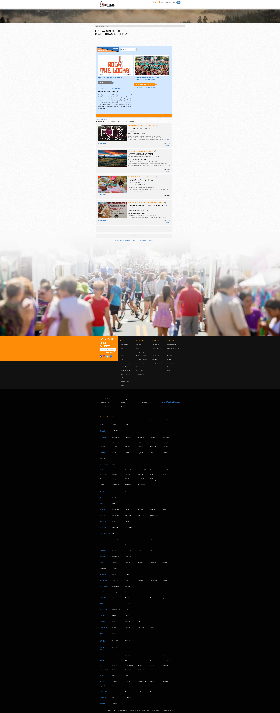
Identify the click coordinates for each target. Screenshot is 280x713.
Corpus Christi (166, 661)
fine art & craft (140, 363)
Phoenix (140, 420)
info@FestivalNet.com (171, 402)
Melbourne (140, 474)
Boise (113, 503)
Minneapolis (128, 550)
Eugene (114, 621)
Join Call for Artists (157, 363)
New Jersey (104, 580)
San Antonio (128, 669)
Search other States (101, 119)
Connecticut (104, 464)
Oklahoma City (116, 609)
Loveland (102, 458)
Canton (139, 661)
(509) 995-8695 (117, 88)
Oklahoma (103, 609)
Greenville (127, 640)
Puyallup (140, 692)
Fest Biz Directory (104, 402)
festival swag (139, 370)
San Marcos (141, 669)
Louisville (127, 521)
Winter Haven (141, 484)
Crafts (122, 355)
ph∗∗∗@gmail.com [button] (104, 88)
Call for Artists (124, 344)
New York (103, 598)
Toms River (166, 580)
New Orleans (128, 527)
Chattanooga (116, 655)
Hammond (115, 527)
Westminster (153, 539)
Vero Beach (115, 484)
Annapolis (115, 539)
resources (152, 6)
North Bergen (153, 580)
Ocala (101, 479)
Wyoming (103, 703)
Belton (126, 661)
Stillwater (152, 550)
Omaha (127, 574)
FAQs (168, 370)
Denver (152, 452)
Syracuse (165, 598)
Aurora (114, 452)
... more (168, 139)
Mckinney (165, 665)
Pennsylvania (104, 627)
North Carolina (103, 563)
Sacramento (153, 442)
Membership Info (171, 344)
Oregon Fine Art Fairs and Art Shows (125, 240)
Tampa (102, 484)
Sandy (126, 675)
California (103, 437)
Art (121, 352)
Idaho (102, 503)
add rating (167, 145)
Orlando (127, 479)
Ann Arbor (115, 545)
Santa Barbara (154, 446)
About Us (144, 395)
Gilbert (114, 420)
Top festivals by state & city (109, 416)
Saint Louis (128, 556)
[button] (156, 125)
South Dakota (102, 648)
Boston (114, 533)
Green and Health (125, 363)
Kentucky (103, 521)
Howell (139, 545)
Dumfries (127, 681)
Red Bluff (127, 442)
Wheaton (165, 509)
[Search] (178, 2)
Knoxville (140, 655)
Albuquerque (115, 586)
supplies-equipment (141, 359)
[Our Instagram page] (104, 356)
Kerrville (152, 665)
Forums (123, 402)
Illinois (102, 509)
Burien (126, 692)
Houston (140, 665)
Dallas (101, 665)
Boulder (127, 452)
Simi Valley (166, 446)
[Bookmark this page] (111, 356)
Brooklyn (127, 598)
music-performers (141, 355)
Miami (151, 474)
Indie (122, 378)
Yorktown (114, 686)
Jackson (114, 703)
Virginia (102, 681)
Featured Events (125, 381)
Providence (115, 633)
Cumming (127, 492)
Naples (164, 474)
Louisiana (103, 527)
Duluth (114, 550)
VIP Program (155, 352)
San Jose (127, 446)
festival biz (160, 6)
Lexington (115, 521)
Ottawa (114, 615)
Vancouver (115, 430)
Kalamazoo (153, 545)
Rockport (114, 669)
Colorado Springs (140, 453)
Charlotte (127, 562)
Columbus (140, 603)
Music (122, 348)
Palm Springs (116, 442)
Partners (169, 359)
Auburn (114, 692)
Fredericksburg (129, 665)
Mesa (126, 420)
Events (122, 340)
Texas (102, 661)
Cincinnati (127, 603)
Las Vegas (115, 592)
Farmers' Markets (125, 374)
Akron (114, 603)
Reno (126, 592)
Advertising (144, 402)
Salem (139, 621)
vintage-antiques (140, 352)
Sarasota (165, 479)
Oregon (102, 621)
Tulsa (126, 609)
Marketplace (137, 6)
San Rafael (141, 446)
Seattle (152, 692)
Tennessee (103, 655)
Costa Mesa (115, 437)
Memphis (152, 655)
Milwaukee (115, 697)
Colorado (103, 452)
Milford (114, 464)
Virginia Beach (104, 686)
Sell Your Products (104, 410)
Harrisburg (128, 627)
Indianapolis (141, 515)
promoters (145, 6)
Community (124, 399)
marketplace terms (152, 710)
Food (122, 359)
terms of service (141, 710)
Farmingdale (141, 580)
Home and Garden (126, 370)
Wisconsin (103, 697)
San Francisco (116, 446)
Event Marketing (104, 406)
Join (168, 352)
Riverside (140, 442)
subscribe (110, 352)
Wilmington (115, 568)
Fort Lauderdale (142, 470)
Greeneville (128, 655)
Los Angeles (166, 437)
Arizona (102, 420)
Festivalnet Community (127, 395)
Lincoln (114, 574)
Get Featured (155, 355)
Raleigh (165, 562)
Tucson (114, 424)
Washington (104, 692)
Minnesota (103, 550)
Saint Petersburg (153, 479)
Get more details (102, 143)
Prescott (152, 420)
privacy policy (162, 710)
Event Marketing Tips (157, 348)
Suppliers (169, 355)
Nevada (102, 592)
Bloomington (115, 509)
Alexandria (115, 681)
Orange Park (115, 479)
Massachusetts (104, 533)
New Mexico (104, 586)
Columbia (115, 640)
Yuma (126, 424)
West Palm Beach (128, 485)
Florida (102, 470)
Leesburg (127, 474)
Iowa (101, 497)
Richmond (165, 681)
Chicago (127, 509)
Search (122, 385)
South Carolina (103, 641)
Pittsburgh (153, 627)
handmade (139, 344)
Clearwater (115, 470)
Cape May (115, 580)
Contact (123, 406)
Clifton (126, 580)
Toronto (127, 615)
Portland (127, 621)
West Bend (128, 697)
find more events (134, 236)
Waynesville (103, 568)
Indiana (102, 515)
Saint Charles (153, 509)
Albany (114, 598)
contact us (170, 710)
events (130, 6)
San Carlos (165, 442)
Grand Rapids (128, 545)
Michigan (103, 545)
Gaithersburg (141, 539)
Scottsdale (165, 420)
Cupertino (127, 437)
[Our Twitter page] (107, 356)
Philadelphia (141, 627)
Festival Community (170, 6)
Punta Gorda (141, 479)
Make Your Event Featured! (145, 84)
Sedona (102, 424)
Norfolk (152, 681)
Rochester (153, 598)
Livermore (153, 437)
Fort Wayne (128, 515)
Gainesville (165, 470)
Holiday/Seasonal (125, 366)
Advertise (154, 359)
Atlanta (114, 492)
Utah (101, 675)
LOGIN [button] (155, 2)
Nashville (165, 655)
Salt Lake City (116, 675)
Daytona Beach (129, 470)
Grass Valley (141, 437)
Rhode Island (102, 633)
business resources (141, 366)
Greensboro (153, 562)
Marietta (140, 492)
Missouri (103, 556)
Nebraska (103, 574)
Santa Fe (127, 586)
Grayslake (140, 509)
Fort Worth (115, 665)
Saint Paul (140, 550)
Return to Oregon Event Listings (144, 240)
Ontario (103, 615)
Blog (179, 6)
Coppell (152, 661)
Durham (140, 562)
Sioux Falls (115, 647)
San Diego (102, 446)
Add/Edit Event (156, 344)
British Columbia (103, 431)
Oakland (102, 442)
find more (134, 116)
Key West (115, 474)
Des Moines (115, 497)
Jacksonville (103, 474)
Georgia (102, 492)
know (155, 87)
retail (137, 348)
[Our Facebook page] (101, 356)
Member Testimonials (173, 348)
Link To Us (170, 363)
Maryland (103, 539)
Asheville (114, 562)
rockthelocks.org (103, 86)
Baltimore (127, 539)
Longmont (165, 452)
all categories (140, 374)
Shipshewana (153, 515)
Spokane (165, 692)
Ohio (101, 603)
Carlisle (114, 627)
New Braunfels (104, 669)
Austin (114, 661)
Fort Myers (153, 470)
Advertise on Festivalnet (106, 399)
